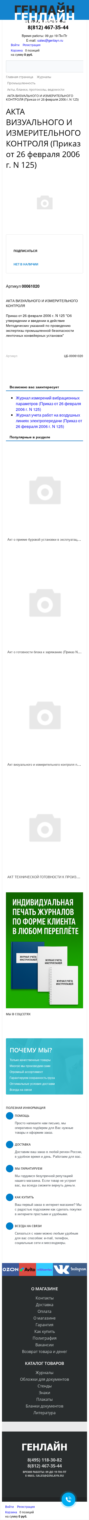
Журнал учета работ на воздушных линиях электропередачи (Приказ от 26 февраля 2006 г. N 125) (49, 420)
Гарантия (44, 1324)
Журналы (44, 1372)
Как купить (44, 1331)
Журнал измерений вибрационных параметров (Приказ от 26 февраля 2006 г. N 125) (48, 403)
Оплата (44, 1311)
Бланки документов (44, 1406)
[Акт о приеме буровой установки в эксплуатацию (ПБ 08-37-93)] (44, 489)
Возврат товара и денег (44, 1351)
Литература (44, 1412)
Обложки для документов (44, 1379)
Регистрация (32, 45)
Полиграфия (45, 1338)
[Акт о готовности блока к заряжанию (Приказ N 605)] (44, 602)
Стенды (45, 1386)
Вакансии (44, 1345)
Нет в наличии (26, 264)
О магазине (44, 1318)
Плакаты (44, 1399)
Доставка (44, 1304)
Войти (15, 45)
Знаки (44, 1392)
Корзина (17, 50)
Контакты (45, 1298)
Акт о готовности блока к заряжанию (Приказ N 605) (46, 651)
